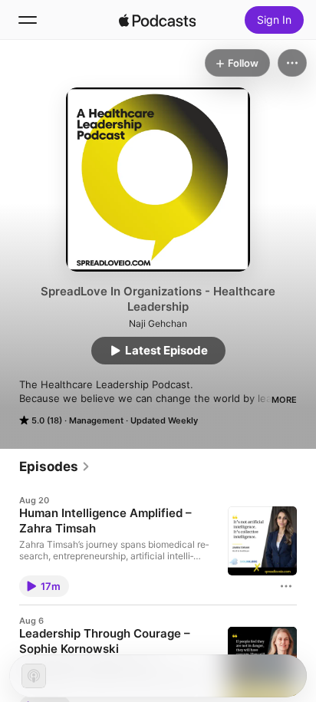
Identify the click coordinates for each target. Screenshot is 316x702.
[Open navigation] (27, 20)
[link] (55, 466)
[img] (157, 20)
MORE (284, 399)
